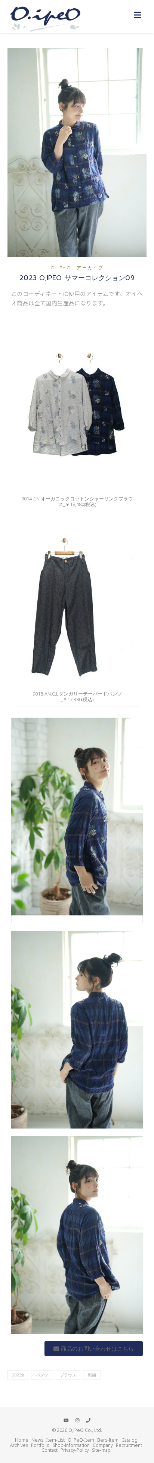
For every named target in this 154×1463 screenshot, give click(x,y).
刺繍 (92, 1375)
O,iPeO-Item (81, 1440)
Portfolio (40, 1445)
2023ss (18, 1375)
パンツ (42, 1375)
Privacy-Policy (75, 1450)
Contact (49, 1450)
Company (103, 1445)
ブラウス (68, 1375)
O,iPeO (60, 267)
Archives (19, 1445)
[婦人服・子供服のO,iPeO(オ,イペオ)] (44, 16)
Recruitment (129, 1445)
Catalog (129, 1440)
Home (21, 1440)
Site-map (101, 1450)
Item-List (55, 1440)
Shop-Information (71, 1445)
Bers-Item (107, 1440)
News (37, 1440)
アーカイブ (90, 267)
